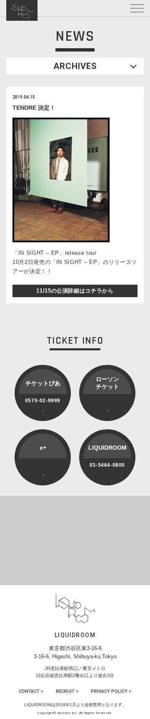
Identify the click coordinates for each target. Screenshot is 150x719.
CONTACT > (31, 691)
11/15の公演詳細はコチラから (74, 291)
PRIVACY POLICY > (111, 691)
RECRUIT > (67, 691)
